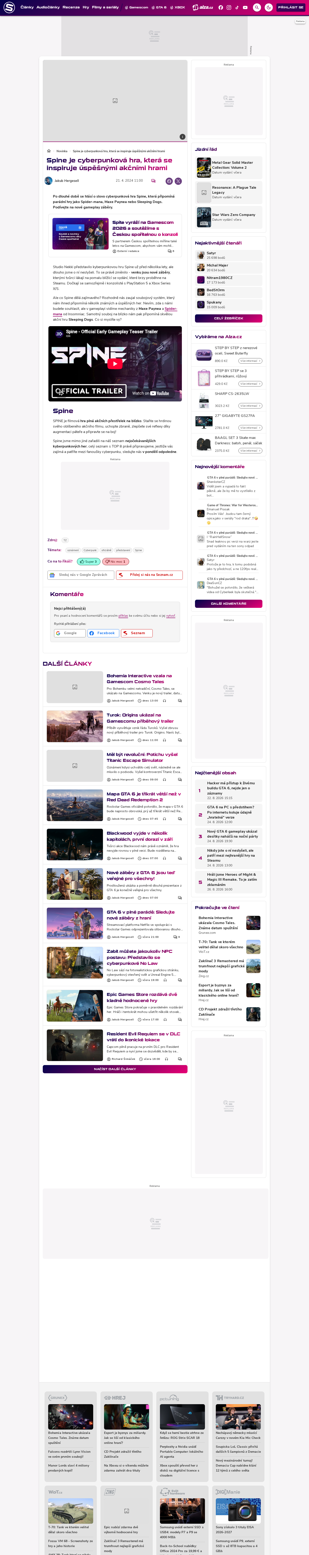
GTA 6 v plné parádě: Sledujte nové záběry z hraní (140, 915)
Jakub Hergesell (67, 181)
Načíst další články (115, 1069)
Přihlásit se (291, 7)
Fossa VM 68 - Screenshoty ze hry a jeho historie (70, 1544)
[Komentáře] (153, 181)
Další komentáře (229, 603)
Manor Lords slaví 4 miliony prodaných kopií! (68, 1468)
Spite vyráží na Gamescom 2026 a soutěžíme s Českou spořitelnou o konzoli (145, 228)
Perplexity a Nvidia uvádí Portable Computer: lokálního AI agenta (181, 1452)
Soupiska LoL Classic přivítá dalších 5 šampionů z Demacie (238, 1449)
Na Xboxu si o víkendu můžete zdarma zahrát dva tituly (126, 1468)
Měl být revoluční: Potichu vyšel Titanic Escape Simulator (142, 757)
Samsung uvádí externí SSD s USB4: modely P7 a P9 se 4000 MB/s (182, 1532)
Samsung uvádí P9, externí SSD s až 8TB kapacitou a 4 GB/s (237, 1546)
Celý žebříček (228, 318)
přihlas (123, 616)
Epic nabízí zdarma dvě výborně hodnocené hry (121, 1530)
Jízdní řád (206, 149)
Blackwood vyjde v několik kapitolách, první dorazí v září (139, 836)
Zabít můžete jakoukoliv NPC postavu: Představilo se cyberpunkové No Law (139, 957)
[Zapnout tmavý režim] (269, 7)
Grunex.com (207, 933)
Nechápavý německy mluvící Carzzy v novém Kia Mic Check (238, 1435)
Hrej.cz (204, 1000)
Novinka (62, 151)
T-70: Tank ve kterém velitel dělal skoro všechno (221, 944)
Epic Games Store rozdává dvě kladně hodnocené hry (142, 997)
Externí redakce (128, 251)
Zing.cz (204, 976)
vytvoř (170, 616)
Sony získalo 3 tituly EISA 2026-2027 (235, 1530)
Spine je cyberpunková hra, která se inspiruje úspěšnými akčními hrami (119, 151)
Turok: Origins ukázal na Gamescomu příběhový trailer (140, 718)
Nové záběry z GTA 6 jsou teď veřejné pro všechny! (141, 875)
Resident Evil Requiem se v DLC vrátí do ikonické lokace (144, 1036)
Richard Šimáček (123, 1059)
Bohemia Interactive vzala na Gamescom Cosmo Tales (139, 678)
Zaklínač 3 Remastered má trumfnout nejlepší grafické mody (222, 966)
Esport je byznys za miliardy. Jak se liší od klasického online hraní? (219, 991)
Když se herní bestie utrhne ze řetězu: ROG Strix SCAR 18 (182, 1435)
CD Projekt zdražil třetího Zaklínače (220, 1012)
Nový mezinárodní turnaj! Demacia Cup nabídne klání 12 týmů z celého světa (236, 1465)
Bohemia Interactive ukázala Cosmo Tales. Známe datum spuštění (218, 923)
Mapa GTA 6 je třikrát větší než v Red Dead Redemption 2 (144, 796)
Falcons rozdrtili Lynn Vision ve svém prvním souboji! (69, 1454)
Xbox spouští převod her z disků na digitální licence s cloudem (179, 1470)
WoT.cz (204, 952)
